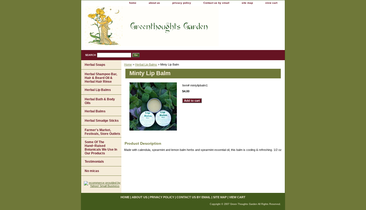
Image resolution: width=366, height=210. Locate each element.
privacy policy (181, 2)
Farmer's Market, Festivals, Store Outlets (102, 132)
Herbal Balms (95, 111)
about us (154, 2)
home (132, 2)
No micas (92, 171)
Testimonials (94, 161)
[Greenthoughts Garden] (148, 28)
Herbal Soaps (95, 65)
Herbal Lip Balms (146, 64)
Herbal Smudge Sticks (102, 121)
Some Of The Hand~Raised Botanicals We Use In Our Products (101, 147)
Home (128, 64)
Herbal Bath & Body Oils (100, 101)
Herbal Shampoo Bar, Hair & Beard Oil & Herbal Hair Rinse (101, 77)
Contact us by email (216, 2)
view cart (271, 2)
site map (247, 2)
